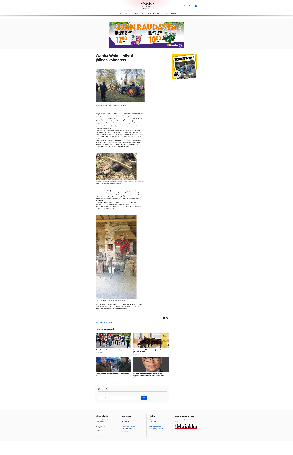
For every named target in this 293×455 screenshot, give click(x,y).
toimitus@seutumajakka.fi (155, 426)
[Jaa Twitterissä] (167, 318)
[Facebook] (193, 6)
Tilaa (144, 398)
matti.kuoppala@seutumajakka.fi (156, 428)
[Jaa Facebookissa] (164, 318)
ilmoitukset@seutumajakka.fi (129, 426)
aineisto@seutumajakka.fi (181, 419)
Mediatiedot (125, 431)
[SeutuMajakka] (146, 4)
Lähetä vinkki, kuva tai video (184, 5)
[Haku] (196, 6)
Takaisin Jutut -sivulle (105, 322)
